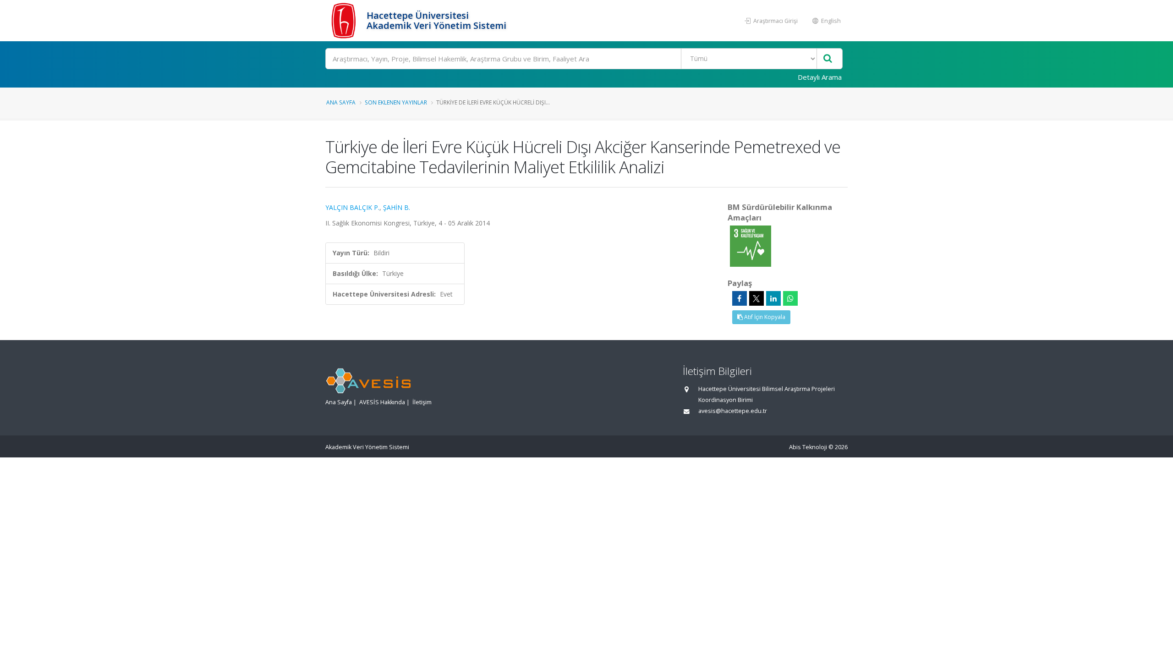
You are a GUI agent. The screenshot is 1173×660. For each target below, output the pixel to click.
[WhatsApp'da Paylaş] (790, 298)
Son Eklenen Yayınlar (396, 102)
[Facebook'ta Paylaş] (739, 298)
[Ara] (827, 59)
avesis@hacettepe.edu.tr (732, 411)
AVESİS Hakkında (382, 402)
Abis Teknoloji (808, 447)
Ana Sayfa (341, 102)
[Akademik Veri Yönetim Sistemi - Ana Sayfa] (344, 20)
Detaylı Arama (820, 77)
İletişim (422, 402)
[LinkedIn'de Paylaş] (773, 298)
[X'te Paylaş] (756, 298)
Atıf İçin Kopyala (764, 317)
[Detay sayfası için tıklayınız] (750, 245)
